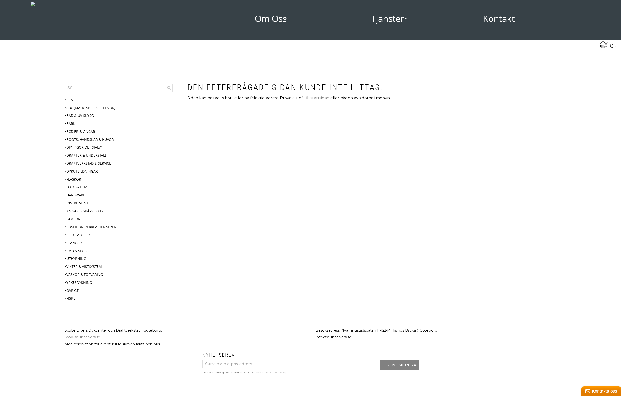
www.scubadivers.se (82, 337)
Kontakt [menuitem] (499, 18)
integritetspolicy (276, 372)
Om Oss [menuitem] (271, 18)
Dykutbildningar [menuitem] (82, 171)
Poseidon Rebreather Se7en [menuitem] (91, 226)
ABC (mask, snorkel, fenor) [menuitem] (90, 107)
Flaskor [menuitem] (73, 179)
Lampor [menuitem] (73, 219)
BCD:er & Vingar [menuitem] (80, 131)
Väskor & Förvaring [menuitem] (84, 274)
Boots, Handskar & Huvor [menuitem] (90, 139)
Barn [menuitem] (71, 123)
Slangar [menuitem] (74, 242)
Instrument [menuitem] (77, 203)
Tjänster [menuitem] (387, 18)
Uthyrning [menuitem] (76, 258)
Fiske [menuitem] (70, 298)
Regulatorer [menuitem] (78, 234)
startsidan (319, 98)
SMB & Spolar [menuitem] (78, 250)
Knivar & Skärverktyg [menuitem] (86, 211)
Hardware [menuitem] (75, 195)
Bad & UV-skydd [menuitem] (80, 115)
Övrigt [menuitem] (72, 290)
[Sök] (169, 88)
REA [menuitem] (69, 99)
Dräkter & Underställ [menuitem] (86, 155)
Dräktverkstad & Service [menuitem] (88, 163)
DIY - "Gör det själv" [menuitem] (84, 147)
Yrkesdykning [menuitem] (79, 282)
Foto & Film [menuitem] (76, 187)
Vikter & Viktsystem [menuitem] (84, 266)
